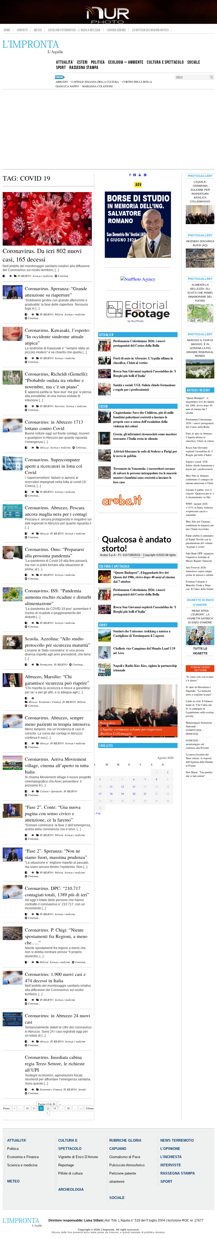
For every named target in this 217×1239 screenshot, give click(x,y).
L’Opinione (170, 1149)
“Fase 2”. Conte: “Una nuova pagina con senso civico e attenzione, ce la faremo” (52, 813)
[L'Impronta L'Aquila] (33, 47)
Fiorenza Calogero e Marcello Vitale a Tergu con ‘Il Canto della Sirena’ (200, 585)
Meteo (38, 30)
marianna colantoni (97, 86)
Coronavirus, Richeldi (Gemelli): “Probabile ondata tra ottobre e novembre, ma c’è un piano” (56, 380)
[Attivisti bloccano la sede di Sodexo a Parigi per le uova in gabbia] (104, 460)
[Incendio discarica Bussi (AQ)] (200, 259)
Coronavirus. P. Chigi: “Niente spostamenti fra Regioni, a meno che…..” (56, 936)
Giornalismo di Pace (124, 1157)
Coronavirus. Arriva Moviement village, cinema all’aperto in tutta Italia (57, 765)
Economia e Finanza (50, 702)
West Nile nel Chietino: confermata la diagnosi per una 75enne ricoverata (200, 525)
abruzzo (62, 82)
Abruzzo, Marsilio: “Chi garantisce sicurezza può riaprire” (57, 679)
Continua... (63, 276)
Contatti (22, 30)
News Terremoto (177, 1140)
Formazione (46, 664)
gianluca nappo (67, 86)
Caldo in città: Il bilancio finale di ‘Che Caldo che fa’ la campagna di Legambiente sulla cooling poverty (200, 708)
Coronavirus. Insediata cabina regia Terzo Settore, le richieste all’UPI (55, 1063)
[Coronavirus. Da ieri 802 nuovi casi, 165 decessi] (47, 244)
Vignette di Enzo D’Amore (78, 1157)
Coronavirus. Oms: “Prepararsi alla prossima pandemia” (54, 552)
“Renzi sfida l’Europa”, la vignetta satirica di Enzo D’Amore (200, 616)
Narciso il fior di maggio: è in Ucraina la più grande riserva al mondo (200, 348)
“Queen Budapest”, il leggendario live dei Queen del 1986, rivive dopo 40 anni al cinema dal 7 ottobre (144, 577)
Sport (103, 625)
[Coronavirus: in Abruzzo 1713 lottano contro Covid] (12, 431)
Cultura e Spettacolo (51, 791)
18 (111, 793)
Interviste (60, 406)
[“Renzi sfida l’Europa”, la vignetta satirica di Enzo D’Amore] (200, 636)
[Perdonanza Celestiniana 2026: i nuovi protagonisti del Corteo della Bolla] (104, 350)
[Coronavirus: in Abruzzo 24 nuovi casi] (12, 1025)
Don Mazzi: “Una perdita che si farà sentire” (199, 774)
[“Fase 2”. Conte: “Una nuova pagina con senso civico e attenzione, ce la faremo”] (12, 817)
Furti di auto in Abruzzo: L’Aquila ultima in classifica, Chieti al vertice (143, 360)
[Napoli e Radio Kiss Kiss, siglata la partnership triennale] (104, 675)
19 (122, 793)
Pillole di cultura (70, 1173)
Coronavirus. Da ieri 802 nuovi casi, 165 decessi (42, 254)
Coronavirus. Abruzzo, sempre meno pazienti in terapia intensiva (57, 720)
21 (145, 793)
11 (34, 1108)
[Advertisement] (108, 129)
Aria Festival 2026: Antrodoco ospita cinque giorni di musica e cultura (199, 571)
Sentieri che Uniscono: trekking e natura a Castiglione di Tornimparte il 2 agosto (141, 633)
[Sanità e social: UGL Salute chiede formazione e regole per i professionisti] (104, 394)
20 (68, 1108)
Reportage (66, 1165)
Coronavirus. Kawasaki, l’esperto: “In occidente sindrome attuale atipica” (57, 336)
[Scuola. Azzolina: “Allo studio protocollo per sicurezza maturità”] (12, 648)
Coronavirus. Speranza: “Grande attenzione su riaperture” (56, 291)
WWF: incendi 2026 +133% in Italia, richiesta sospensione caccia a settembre (199, 509)
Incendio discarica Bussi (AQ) (200, 243)
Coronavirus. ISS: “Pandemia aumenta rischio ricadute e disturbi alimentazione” (58, 596)
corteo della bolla (137, 82)
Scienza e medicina (43, 276)
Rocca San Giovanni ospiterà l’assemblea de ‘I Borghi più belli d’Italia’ (144, 373)
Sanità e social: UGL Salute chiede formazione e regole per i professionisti (144, 387)
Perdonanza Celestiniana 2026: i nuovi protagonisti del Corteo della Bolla (139, 343)
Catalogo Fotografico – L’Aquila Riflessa (74, 30)
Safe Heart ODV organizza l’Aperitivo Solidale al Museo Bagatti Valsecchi (199, 557)
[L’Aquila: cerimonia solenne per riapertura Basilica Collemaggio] (138, 711)
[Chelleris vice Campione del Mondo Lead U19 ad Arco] (104, 657)
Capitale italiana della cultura (95, 82)
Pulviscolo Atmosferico (126, 1165)
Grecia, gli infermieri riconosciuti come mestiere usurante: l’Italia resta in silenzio (145, 436)
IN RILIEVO (24, 276)
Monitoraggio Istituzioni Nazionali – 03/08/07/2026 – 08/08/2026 (199, 728)
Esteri (103, 406)
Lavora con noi (116, 30)
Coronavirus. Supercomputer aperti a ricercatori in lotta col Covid (53, 465)
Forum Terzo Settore (200, 669)
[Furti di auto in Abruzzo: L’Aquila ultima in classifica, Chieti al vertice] (104, 363)
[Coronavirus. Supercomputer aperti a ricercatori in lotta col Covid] (12, 469)
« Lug (97, 813)
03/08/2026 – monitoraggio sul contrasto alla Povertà (197, 744)
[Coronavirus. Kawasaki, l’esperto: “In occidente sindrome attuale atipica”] (12, 340)
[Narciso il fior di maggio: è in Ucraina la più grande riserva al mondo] (200, 369)
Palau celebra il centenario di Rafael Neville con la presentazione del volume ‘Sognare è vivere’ (199, 541)
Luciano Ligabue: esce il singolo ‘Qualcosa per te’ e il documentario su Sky (200, 493)
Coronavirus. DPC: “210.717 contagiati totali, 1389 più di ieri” (57, 891)
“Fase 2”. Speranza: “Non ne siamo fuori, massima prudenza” (56, 853)
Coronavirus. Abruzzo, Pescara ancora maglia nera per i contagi (56, 510)
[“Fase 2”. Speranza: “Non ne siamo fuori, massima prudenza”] (12, 860)
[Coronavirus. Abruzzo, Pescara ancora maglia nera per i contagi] (12, 517)
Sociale (82, 1089)
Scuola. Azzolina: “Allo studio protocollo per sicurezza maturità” (57, 641)
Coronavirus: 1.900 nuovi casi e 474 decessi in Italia (55, 977)
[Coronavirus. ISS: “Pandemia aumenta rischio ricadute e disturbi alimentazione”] (12, 600)
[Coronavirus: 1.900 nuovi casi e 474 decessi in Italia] (12, 983)
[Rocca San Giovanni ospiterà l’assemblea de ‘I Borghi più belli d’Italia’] (104, 377)
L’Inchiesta (171, 1157)
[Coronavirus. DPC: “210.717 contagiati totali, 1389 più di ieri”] (12, 898)
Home (7, 30)
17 (100, 793)
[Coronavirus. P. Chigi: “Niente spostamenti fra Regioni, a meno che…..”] (12, 939)
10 (27, 1108)
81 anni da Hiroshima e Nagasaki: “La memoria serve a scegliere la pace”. (199, 690)
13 (48, 1108)
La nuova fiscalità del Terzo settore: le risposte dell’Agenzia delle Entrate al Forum (199, 760)
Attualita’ (16, 1140)
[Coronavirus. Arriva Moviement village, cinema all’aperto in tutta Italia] (12, 769)
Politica (59, 314)
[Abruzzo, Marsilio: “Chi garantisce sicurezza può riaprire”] (12, 686)
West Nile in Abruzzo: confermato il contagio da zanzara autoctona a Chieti (199, 479)
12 (122, 786)
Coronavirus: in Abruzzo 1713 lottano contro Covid (54, 425)
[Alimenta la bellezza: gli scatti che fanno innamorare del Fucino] (200, 314)
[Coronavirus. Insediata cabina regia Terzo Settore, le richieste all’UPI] (26, 1089)
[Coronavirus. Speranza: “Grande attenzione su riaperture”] (12, 298)
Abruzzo (44, 447)
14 (54, 1108)
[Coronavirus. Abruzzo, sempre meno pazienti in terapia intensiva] (12, 727)
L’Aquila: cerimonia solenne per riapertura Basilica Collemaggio (131, 731)
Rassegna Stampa (177, 1173)
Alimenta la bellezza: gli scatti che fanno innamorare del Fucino (200, 292)
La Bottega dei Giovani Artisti (150, 30)
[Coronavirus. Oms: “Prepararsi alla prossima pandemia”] (12, 558)
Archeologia (71, 1190)
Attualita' (106, 335)
